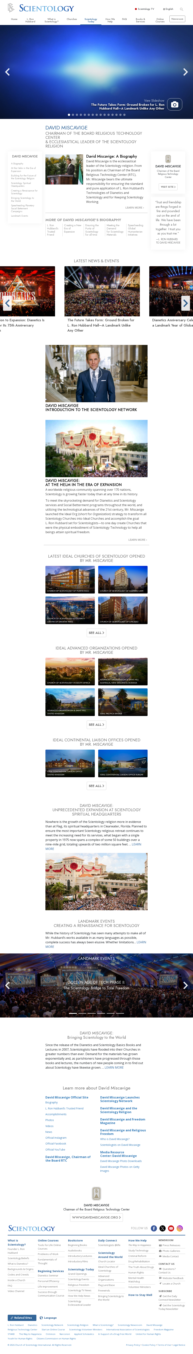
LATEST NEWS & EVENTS (96, 261)
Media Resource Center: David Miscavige (118, 1154)
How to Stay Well (140, 1295)
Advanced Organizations (106, 1277)
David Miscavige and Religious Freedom (123, 1132)
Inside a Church (16, 1280)
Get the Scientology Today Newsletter (172, 1307)
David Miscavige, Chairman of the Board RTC (68, 1159)
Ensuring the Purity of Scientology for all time (92, 230)
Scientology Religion (77, 1325)
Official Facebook (55, 1143)
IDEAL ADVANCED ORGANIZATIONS (96, 650)
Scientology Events (78, 1279)
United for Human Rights (148, 1334)
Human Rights (136, 1272)
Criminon (50, 1334)
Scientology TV (146, 9)
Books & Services (140, 20)
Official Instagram (56, 1137)
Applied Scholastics (84, 1334)
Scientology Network (52, 1325)
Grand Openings (77, 1273)
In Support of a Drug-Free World (114, 1334)
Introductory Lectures (80, 1256)
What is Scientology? (52, 20)
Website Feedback (173, 1278)
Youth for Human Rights (20, 1338)
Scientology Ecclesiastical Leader (79, 1303)
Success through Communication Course (51, 1293)
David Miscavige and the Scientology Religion (118, 1110)
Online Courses (160, 20)
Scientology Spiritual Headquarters (21, 184)
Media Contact (170, 1256)
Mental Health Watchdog (136, 1279)
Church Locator (106, 1261)
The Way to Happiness (30, 1334)
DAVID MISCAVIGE (96, 1205)
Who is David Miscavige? (114, 1139)
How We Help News (79, 1295)
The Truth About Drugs (141, 1267)
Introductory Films (78, 1261)
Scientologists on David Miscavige (120, 1145)
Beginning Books (77, 1245)
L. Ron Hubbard (30, 20)
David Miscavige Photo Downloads (121, 1161)
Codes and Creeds (18, 1274)
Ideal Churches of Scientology (108, 1268)
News (48, 1132)
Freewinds (104, 1290)
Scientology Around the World (110, 1255)
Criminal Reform (137, 1256)
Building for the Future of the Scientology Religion (23, 177)
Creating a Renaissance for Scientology (24, 192)
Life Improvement (48, 1286)
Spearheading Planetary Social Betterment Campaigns (22, 208)
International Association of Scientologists (127, 1329)
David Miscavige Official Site (66, 1097)
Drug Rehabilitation (139, 1261)
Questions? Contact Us (167, 1270)
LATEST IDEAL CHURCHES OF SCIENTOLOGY (96, 558)
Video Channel (16, 1291)
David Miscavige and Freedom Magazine (122, 1121)
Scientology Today (91, 20)
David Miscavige (154, 1325)
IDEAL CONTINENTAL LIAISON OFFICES (96, 742)
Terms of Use (164, 1344)
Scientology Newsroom (130, 1325)
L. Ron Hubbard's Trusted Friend (52, 230)
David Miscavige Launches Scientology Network (120, 1099)
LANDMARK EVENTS (96, 958)
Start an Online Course (53, 1329)
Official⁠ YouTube (55, 1149)
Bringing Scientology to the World (22, 199)
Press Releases (171, 1245)
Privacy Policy (133, 1344)
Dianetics (32, 1325)
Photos (49, 1120)
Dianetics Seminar (48, 1275)
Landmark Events (19, 216)
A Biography (17, 163)
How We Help (110, 20)
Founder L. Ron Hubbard (16, 1250)
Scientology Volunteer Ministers (85, 1329)
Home (14, 19)
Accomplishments (56, 1114)
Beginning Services (51, 1271)
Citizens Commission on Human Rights (56, 1338)
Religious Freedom (78, 1285)
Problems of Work (48, 1254)
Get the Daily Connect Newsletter (170, 1297)
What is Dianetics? (18, 1263)
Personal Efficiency (48, 1281)
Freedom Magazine (164, 1329)
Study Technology (138, 1250)
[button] (69, 115)
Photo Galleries (171, 1251)
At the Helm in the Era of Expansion (23, 169)
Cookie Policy (148, 1344)
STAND (11, 1334)
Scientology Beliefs (18, 1258)
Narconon (65, 1334)
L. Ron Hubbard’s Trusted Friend (64, 1108)
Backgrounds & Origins (21, 1269)
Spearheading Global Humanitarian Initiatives (135, 230)
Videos (49, 1126)
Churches (72, 19)
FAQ (124, 19)
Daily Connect (107, 1240)
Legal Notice (179, 1344)
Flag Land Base (106, 1285)
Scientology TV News (79, 1290)
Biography (51, 1102)
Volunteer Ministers (139, 1287)
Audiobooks (75, 1250)
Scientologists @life (109, 1245)
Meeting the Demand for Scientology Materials (115, 230)
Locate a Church (171, 1283)
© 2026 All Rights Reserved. (40, 1344)
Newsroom (177, 19)
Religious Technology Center (22, 1329)
